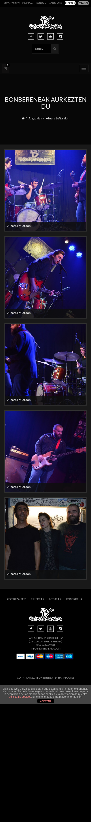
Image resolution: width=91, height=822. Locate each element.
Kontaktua (56, 3)
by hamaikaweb (64, 677)
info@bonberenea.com (46, 648)
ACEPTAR (45, 701)
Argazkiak (35, 118)
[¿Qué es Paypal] (20, 656)
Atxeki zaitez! (12, 3)
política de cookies (20, 696)
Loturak (41, 3)
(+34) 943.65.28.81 (45, 645)
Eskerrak (27, 3)
